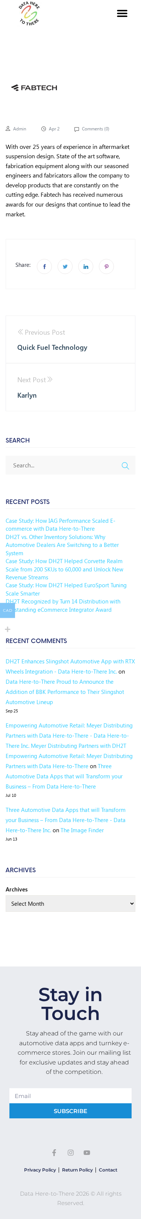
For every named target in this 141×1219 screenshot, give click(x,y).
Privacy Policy (40, 1170)
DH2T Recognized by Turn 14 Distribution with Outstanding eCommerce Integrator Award (63, 605)
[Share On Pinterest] (106, 266)
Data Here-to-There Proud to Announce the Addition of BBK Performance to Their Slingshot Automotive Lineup (65, 692)
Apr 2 (54, 129)
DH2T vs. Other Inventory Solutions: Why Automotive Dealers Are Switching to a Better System (62, 545)
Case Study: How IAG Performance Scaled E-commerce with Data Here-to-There (60, 524)
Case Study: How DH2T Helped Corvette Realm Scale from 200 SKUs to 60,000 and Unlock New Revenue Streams (64, 569)
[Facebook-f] (54, 1153)
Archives (16, 889)
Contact (108, 1170)
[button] (122, 13)
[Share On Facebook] (44, 266)
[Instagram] (71, 1153)
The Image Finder (82, 830)
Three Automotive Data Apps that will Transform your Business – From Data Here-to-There (64, 776)
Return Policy (77, 1170)
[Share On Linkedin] (85, 266)
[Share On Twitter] (65, 266)
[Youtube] (87, 1153)
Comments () (95, 129)
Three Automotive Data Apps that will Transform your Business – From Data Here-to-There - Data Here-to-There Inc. (66, 820)
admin (19, 129)
